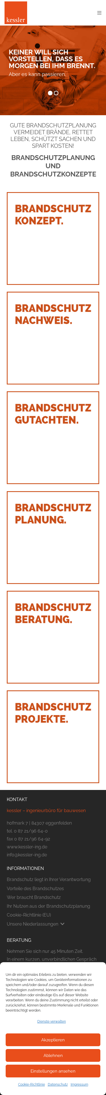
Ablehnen (53, 1055)
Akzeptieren (53, 1040)
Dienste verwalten (51, 1021)
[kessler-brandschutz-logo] (16, 12)
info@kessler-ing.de (27, 854)
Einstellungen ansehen (53, 1071)
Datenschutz (58, 1084)
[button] (99, 13)
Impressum (79, 1084)
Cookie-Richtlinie (31, 1084)
